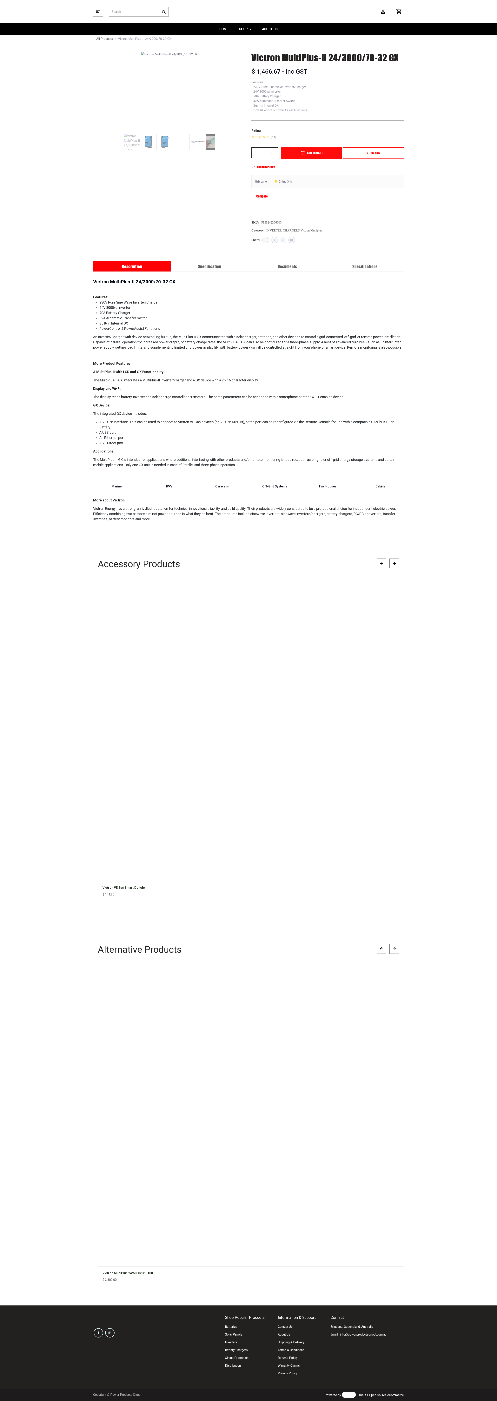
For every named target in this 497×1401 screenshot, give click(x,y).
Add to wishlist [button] (265, 166)
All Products (104, 39)
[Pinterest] (283, 240)
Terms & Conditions (291, 1350)
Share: (255, 240)
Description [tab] (132, 266)
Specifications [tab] (365, 266)
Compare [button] (262, 196)
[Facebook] (265, 240)
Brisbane (261, 181)
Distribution (233, 1365)
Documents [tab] (287, 266)
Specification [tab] (209, 266)
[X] (274, 240)
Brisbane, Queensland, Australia (351, 1327)
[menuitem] (224, 29)
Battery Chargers (236, 1350)
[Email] (291, 240)
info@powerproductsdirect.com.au (363, 1334)
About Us (284, 1334)
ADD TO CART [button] (315, 153)
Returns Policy (288, 1358)
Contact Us (285, 1327)
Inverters (231, 1342)
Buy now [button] (375, 153)
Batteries (231, 1327)
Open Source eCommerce (386, 1395)
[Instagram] (110, 1332)
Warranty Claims (289, 1365)
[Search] (164, 12)
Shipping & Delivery (291, 1342)
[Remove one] (258, 153)
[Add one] (271, 153)
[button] (392, 587)
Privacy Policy (287, 1373)
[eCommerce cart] (399, 12)
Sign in (383, 12)
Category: (258, 230)
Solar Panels (233, 1334)
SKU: (255, 222)
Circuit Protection (236, 1358)
